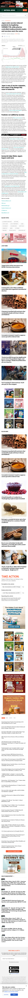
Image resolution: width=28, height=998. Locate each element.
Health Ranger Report (7, 876)
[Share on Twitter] (7, 36)
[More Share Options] (9, 36)
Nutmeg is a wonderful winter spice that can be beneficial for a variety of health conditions (13, 520)
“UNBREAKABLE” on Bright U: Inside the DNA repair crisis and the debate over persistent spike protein (12, 775)
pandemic (15, 41)
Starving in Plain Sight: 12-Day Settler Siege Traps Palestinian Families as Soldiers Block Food (13, 732)
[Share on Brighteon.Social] (2, 36)
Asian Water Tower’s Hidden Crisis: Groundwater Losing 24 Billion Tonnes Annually (13, 805)
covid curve (18, 39)
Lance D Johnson (10, 33)
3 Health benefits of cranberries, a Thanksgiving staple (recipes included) (13, 497)
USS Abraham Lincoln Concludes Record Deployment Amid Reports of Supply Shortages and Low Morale (13, 743)
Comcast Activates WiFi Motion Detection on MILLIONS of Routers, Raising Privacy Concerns (12, 755)
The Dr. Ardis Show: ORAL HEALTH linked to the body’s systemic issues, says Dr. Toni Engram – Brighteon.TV (13, 568)
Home (2, 20)
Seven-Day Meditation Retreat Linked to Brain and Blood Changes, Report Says (13, 727)
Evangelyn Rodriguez (11, 333)
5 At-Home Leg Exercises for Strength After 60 (12, 831)
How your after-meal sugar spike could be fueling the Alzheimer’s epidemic (12, 791)
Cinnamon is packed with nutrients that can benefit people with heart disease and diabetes (13, 313)
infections (22, 40)
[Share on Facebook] (5, 36)
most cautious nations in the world (13, 93)
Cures (7, 40)
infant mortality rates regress (15, 110)
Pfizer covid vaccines (17, 117)
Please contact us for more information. (9, 600)
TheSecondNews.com (6, 200)
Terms (11, 978)
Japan (7, 41)
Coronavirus (8, 20)
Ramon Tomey (9, 263)
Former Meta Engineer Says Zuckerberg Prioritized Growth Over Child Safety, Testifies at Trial (13, 769)
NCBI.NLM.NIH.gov (5, 205)
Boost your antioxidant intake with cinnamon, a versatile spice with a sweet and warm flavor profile (13, 544)
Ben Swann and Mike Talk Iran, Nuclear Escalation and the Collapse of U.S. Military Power (12, 930)
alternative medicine (8, 39)
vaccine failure (4, 42)
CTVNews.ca (4, 210)
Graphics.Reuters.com (6, 208)
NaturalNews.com (5, 212)
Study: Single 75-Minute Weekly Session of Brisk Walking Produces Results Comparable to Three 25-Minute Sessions (13, 826)
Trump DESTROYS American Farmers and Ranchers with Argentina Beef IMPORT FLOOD (13, 901)
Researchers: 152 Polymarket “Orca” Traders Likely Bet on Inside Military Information (13, 781)
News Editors (9, 355)
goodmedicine (17, 40)
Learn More (6, 994)
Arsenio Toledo (9, 309)
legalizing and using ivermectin (12, 67)
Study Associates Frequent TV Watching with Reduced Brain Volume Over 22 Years (12, 810)
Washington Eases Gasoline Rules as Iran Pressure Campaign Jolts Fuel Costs (13, 764)
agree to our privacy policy (11, 991)
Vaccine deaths (21, 41)
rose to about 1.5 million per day (16, 138)
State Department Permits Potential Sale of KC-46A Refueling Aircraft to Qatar (12, 722)
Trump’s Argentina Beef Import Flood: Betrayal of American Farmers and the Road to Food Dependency (12, 836)
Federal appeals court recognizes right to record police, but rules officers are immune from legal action (12, 749)
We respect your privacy (14, 962)
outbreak (11, 41)
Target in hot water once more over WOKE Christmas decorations (12, 266)
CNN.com (3, 203)
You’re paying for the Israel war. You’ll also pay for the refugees (12, 383)
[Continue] (25, 958)
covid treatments (14, 223)
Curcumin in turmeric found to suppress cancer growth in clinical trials (13, 335)
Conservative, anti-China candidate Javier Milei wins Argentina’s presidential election (13, 289)
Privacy (8, 978)
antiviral (13, 39)
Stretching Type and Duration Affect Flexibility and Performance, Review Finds (13, 841)
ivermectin (3, 41)
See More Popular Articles (14, 851)
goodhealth (11, 40)
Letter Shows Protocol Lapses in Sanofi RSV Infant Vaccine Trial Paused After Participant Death (13, 759)
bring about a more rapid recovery (12, 186)
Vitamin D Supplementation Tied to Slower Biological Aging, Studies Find (11, 846)
